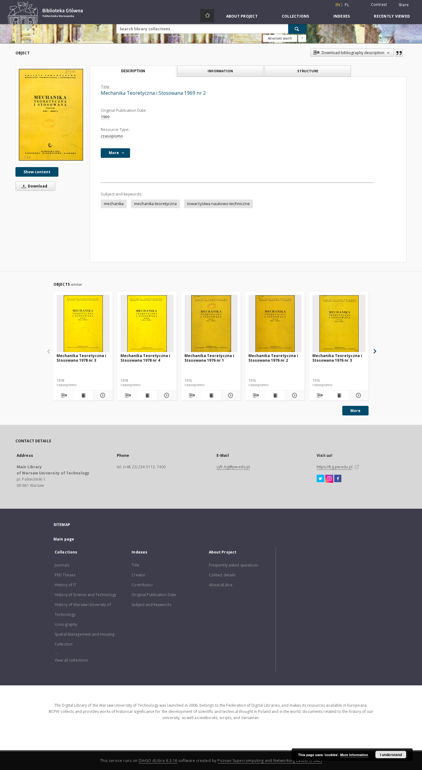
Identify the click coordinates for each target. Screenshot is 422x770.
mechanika (114, 203)
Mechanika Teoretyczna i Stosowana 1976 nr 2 (273, 358)
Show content (36, 172)
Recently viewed (392, 16)
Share (404, 4)
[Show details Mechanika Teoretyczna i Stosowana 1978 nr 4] (166, 395)
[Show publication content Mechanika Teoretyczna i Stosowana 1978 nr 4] (147, 395)
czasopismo (112, 136)
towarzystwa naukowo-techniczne (218, 203)
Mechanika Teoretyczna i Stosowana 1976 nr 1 (209, 358)
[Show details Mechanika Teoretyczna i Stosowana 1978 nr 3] (102, 395)
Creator (139, 575)
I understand (391, 754)
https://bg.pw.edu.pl (334, 466)
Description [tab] (133, 71)
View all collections (71, 660)
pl (347, 5)
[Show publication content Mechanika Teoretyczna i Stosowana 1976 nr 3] (338, 395)
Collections (295, 16)
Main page (63, 539)
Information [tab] (220, 71)
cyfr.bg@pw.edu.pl (233, 466)
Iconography (66, 624)
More (355, 410)
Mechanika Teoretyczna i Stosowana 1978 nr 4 (145, 358)
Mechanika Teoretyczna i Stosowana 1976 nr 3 (337, 358)
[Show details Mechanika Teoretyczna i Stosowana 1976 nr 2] (294, 395)
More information (354, 754)
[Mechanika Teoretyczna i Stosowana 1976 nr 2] (275, 323)
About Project (242, 16)
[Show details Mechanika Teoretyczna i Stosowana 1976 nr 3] (358, 395)
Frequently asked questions (233, 565)
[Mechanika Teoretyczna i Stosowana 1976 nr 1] (211, 323)
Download (37, 186)
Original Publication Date (154, 594)
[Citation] (399, 53)
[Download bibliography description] (63, 395)
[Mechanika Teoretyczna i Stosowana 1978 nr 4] (147, 323)
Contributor (142, 584)
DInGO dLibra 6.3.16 (158, 760)
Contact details (222, 575)
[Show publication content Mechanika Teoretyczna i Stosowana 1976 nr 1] (211, 395)
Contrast (379, 4)
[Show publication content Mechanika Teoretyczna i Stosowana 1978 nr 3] (83, 395)
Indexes (341, 16)
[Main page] (207, 15)
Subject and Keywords (151, 604)
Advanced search (280, 38)
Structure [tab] (307, 71)
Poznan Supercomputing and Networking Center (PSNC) (269, 760)
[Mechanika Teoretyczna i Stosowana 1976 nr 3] (339, 323)
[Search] (297, 29)
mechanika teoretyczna (155, 203)
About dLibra (220, 584)
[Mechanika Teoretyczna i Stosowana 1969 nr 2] (51, 115)
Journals (62, 565)
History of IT (66, 584)
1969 (105, 117)
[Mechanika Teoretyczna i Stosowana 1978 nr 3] (83, 323)
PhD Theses (65, 575)
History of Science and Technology (85, 594)
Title (135, 565)
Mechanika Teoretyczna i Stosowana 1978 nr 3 (81, 358)
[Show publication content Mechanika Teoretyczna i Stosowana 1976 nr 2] (275, 395)
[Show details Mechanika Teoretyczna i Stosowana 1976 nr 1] (230, 395)
